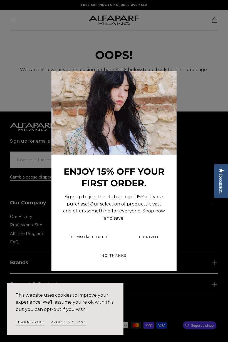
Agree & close (68, 322)
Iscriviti (148, 237)
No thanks (114, 255)
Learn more (30, 322)
